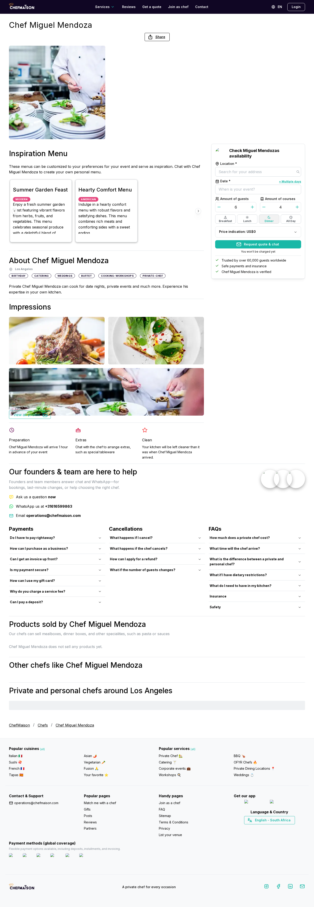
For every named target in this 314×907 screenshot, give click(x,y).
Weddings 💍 (244, 775)
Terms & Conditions (173, 822)
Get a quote (151, 7)
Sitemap (165, 816)
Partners (90, 828)
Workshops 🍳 (170, 775)
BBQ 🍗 (239, 756)
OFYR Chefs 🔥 (245, 762)
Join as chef (178, 7)
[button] (157, 37)
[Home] (21, 7)
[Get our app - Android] (282, 803)
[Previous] (15, 211)
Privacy (164, 828)
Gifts (87, 809)
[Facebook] (278, 887)
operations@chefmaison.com (36, 803)
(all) (42, 749)
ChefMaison (19, 725)
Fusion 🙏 (91, 768)
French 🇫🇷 (16, 768)
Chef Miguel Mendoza (75, 725)
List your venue (170, 835)
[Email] (302, 887)
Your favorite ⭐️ (96, 775)
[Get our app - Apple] (255, 803)
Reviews (129, 7)
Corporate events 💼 (175, 768)
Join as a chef (169, 803)
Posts (88, 816)
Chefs (43, 725)
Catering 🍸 (168, 762)
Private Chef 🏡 (171, 756)
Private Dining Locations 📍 (254, 768)
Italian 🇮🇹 (15, 756)
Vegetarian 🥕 (94, 762)
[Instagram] (266, 887)
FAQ (162, 809)
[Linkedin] (290, 887)
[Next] (198, 211)
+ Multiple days (290, 181)
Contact (201, 7)
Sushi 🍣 (15, 762)
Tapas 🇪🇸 (16, 775)
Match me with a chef (100, 803)
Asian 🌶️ (90, 756)
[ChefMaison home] (21, 888)
